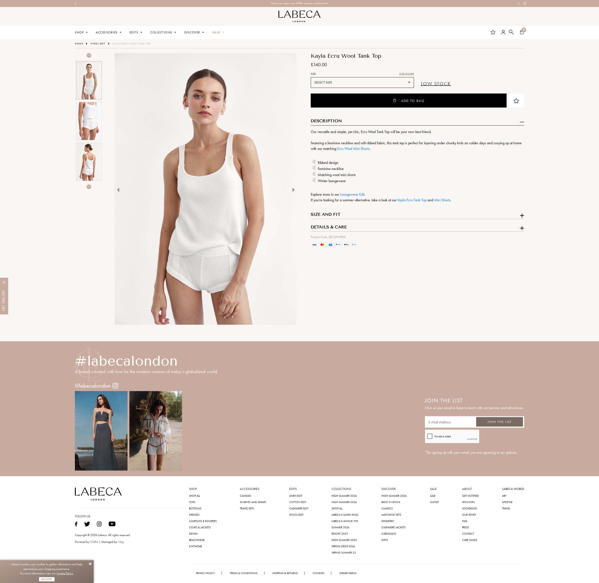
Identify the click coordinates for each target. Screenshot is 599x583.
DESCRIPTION (326, 121)
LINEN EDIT (295, 495)
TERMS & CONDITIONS (243, 573)
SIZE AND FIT (325, 214)
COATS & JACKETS (200, 527)
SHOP (79, 32)
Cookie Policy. (65, 573)
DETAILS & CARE (329, 227)
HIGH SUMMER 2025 (344, 540)
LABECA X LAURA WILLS (345, 514)
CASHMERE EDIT (298, 508)
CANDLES (245, 495)
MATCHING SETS (391, 514)
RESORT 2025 (340, 533)
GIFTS (384, 540)
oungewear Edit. (353, 194)
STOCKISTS (468, 502)
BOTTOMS (195, 508)
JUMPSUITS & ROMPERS (203, 521)
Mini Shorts (442, 200)
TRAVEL (506, 508)
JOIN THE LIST (500, 422)
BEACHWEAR (197, 540)
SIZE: (313, 73)
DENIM (193, 533)
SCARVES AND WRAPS (253, 502)
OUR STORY (469, 514)
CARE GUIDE (469, 540)
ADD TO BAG (412, 101)
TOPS (192, 502)
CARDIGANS (388, 533)
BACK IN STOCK (390, 502)
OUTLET (434, 502)
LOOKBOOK (469, 508)
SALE (216, 32)
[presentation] (76, 3)
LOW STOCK (436, 84)
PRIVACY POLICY (205, 573)
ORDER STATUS (347, 573)
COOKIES (318, 573)
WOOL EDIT (296, 514)
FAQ (464, 521)
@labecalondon (93, 385)
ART (504, 495)
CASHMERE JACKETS (393, 527)
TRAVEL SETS (247, 508)
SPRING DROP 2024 (343, 546)
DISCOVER (192, 32)
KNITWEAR (195, 546)
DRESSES (194, 514)
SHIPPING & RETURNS (285, 573)
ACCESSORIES (107, 32)
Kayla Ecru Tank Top (412, 200)
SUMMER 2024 (340, 527)
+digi (121, 541)
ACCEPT (46, 579)
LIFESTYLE (507, 502)
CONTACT (468, 533)
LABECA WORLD (513, 489)
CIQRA (94, 541)
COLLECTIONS (161, 32)
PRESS (465, 527)
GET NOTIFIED (470, 495)
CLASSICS (387, 508)
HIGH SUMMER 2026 (344, 495)
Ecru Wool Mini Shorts (353, 148)
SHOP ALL (194, 495)
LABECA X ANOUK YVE (345, 521)
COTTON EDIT (297, 502)
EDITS (134, 32)
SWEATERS (387, 521)
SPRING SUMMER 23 (344, 552)
